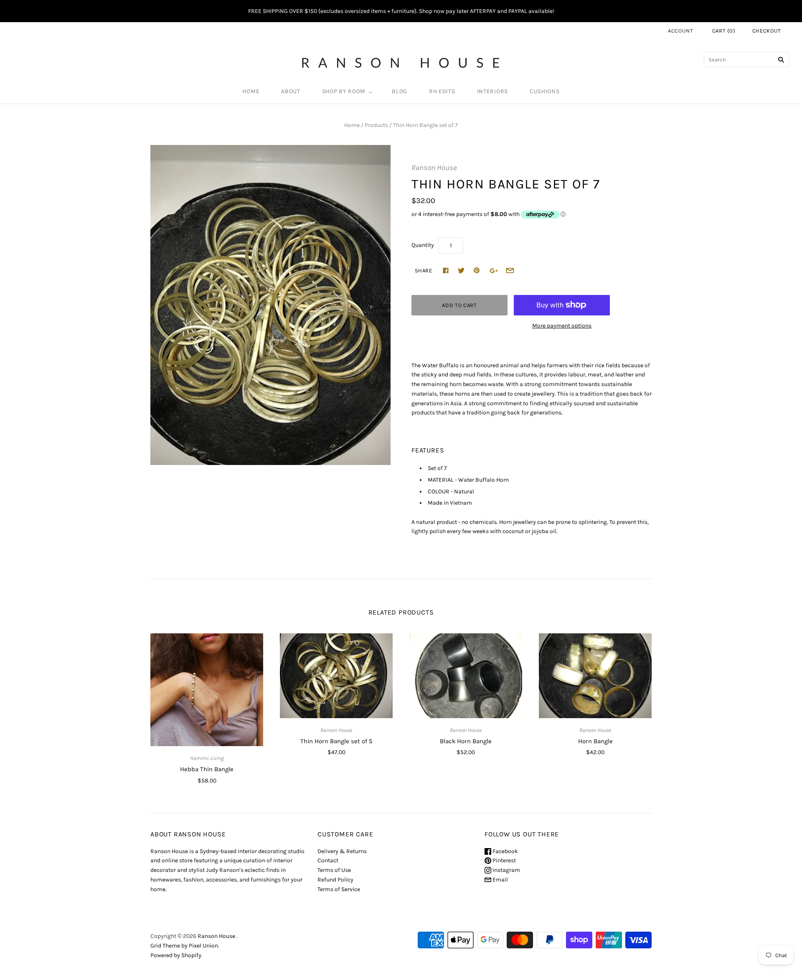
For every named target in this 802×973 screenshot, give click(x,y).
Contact (327, 860)
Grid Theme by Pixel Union (184, 945)
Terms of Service (338, 889)
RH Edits (442, 91)
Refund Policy (335, 879)
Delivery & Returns (342, 851)
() (724, 31)
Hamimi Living (207, 758)
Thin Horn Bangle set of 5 (336, 741)
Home (250, 91)
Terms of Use (334, 870)
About (290, 91)
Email (499, 879)
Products (376, 125)
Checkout (766, 31)
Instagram (505, 870)
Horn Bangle (595, 741)
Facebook (504, 851)
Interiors (492, 91)
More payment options (561, 325)
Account (680, 31)
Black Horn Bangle (466, 741)
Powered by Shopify (175, 955)
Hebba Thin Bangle (206, 769)
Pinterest (503, 860)
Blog (399, 91)
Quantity (422, 245)
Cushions (545, 91)
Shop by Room (343, 91)
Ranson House (434, 167)
